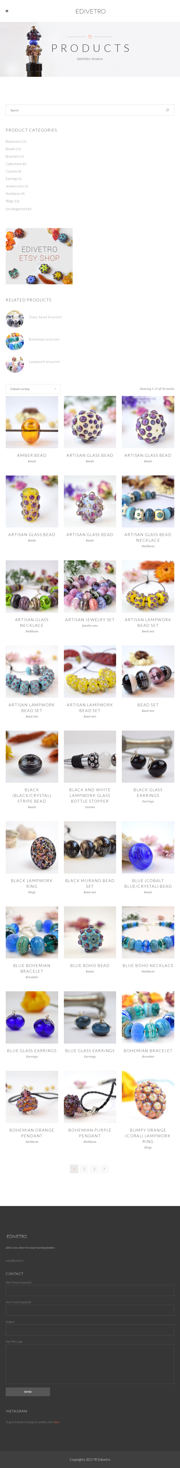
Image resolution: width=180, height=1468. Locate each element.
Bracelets (13, 156)
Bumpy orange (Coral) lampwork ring (148, 1136)
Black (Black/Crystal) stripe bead (32, 795)
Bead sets (13, 141)
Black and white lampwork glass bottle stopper (90, 795)
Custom (11, 171)
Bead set (148, 704)
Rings (9, 201)
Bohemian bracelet (148, 1050)
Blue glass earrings (32, 1050)
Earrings (11, 179)
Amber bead (32, 455)
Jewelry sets (15, 186)
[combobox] (33, 389)
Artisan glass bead (90, 455)
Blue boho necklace (148, 965)
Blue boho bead (90, 965)
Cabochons (14, 164)
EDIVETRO (83, 59)
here (56, 1422)
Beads (10, 149)
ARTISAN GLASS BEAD (147, 455)
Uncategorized (16, 209)
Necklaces (13, 193)
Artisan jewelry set (90, 619)
